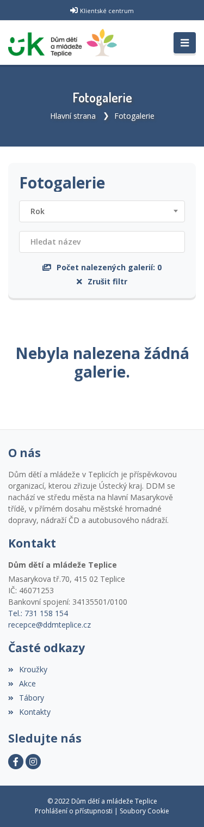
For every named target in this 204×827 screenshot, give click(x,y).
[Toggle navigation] (185, 43)
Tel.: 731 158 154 (38, 613)
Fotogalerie (134, 116)
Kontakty (35, 712)
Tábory (31, 697)
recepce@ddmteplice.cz (49, 624)
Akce (27, 683)
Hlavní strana (73, 116)
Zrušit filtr (107, 281)
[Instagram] (33, 761)
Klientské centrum (107, 11)
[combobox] (102, 211)
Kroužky (33, 669)
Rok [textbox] (37, 211)
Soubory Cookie (144, 811)
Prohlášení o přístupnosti (74, 811)
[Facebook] (15, 761)
